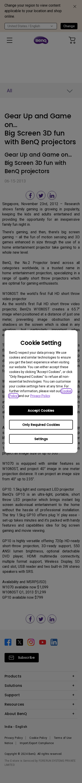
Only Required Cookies (41, 424)
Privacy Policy (40, 396)
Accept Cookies (41, 410)
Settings (41, 439)
